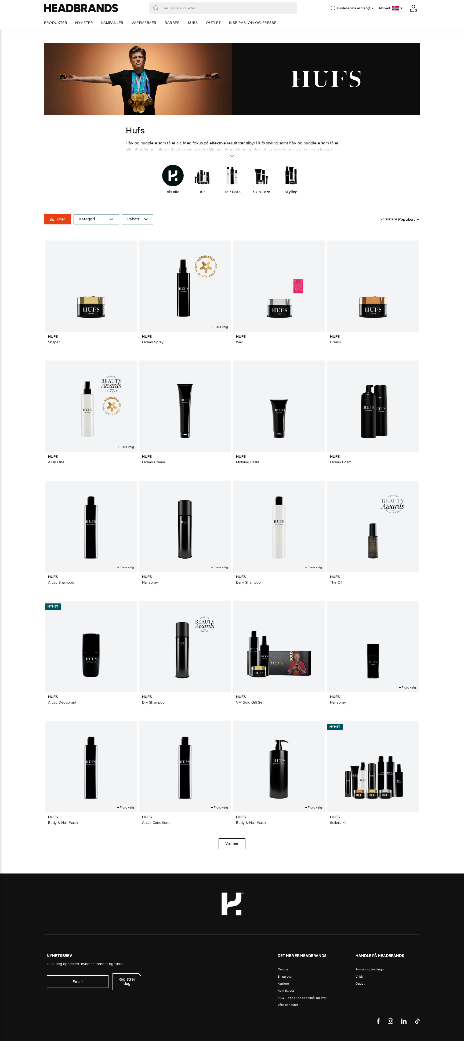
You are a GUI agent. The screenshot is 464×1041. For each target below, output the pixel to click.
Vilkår (360, 977)
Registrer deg (126, 981)
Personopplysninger (370, 969)
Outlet (360, 984)
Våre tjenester (288, 1005)
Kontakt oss (286, 991)
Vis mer (232, 843)
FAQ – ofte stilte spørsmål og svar (302, 998)
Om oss (283, 969)
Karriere (283, 984)
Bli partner (285, 977)
